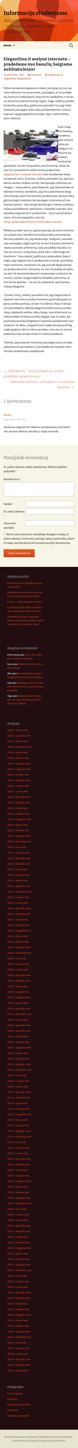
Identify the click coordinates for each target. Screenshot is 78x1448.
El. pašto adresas (14, 513)
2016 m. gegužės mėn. (19, 1197)
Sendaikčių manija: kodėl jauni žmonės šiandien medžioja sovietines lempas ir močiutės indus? (25, 620)
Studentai (35, 74)
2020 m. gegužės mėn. (19, 947)
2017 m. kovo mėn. (17, 1142)
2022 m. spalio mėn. (17, 808)
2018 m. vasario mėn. (18, 1080)
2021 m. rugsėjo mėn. (18, 874)
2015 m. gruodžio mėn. (19, 1225)
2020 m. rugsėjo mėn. (18, 925)
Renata (7, 415)
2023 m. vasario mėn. (18, 785)
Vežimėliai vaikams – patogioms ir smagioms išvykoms (42, 384)
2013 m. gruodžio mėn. (19, 1359)
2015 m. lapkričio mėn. (19, 1231)
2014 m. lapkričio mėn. (19, 1298)
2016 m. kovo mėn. (17, 1209)
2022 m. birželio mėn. (18, 830)
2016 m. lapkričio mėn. (19, 1164)
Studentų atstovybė (18, 1415)
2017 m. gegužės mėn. (19, 1131)
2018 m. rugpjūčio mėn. (19, 1047)
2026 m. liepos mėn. (17, 730)
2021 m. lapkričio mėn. (19, 863)
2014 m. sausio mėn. (18, 1353)
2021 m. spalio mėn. (17, 869)
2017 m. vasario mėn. (18, 1147)
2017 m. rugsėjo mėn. (18, 1108)
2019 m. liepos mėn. (17, 1003)
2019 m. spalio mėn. (17, 986)
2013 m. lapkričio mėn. (19, 1364)
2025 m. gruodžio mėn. (19, 735)
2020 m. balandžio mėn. (19, 952)
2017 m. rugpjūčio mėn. (19, 1114)
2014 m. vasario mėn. (18, 1348)
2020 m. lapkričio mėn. (19, 913)
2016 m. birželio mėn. (18, 1192)
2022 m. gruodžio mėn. (19, 797)
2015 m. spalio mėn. (17, 1236)
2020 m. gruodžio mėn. (19, 908)
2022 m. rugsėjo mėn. (18, 813)
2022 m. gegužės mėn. (19, 836)
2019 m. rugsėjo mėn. (18, 991)
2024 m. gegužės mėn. (19, 763)
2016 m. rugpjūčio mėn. (19, 1181)
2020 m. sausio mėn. (18, 969)
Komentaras (12, 479)
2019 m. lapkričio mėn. (19, 980)
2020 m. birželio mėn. (18, 941)
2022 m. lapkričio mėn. (19, 802)
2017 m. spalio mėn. (17, 1103)
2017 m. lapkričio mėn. (19, 1097)
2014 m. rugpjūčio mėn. (19, 1314)
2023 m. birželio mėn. (18, 774)
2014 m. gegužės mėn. (19, 1331)
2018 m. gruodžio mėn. (19, 1025)
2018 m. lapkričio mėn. (19, 1030)
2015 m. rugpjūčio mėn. (19, 1248)
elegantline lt (24, 78)
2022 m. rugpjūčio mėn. (19, 819)
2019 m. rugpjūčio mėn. (19, 997)
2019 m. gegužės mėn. (19, 1008)
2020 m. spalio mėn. (17, 919)
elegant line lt (55, 74)
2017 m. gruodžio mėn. (19, 1092)
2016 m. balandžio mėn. (19, 1203)
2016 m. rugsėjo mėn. (18, 1175)
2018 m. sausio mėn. (18, 1086)
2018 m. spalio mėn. (17, 1036)
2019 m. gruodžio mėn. (19, 975)
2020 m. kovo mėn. (17, 958)
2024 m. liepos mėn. (17, 752)
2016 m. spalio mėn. (17, 1170)
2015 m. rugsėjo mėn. (18, 1242)
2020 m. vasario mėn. (18, 964)
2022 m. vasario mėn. (18, 852)
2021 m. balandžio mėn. (19, 891)
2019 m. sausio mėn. (18, 1019)
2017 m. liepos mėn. (17, 1119)
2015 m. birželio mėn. (18, 1259)
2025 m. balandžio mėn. (19, 746)
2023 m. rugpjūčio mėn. (19, 769)
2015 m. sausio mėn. (18, 1287)
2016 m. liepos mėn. (17, 1186)
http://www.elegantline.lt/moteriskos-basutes (33, 221)
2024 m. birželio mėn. (18, 758)
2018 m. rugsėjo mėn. (18, 1042)
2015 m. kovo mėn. (17, 1275)
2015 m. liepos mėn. (17, 1253)
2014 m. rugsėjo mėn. (18, 1309)
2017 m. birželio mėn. (18, 1125)
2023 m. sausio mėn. (18, 791)
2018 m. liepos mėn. (17, 1053)
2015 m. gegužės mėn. (19, 1264)
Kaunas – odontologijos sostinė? (24, 601)
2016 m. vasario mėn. (18, 1214)
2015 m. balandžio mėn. (19, 1270)
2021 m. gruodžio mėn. (19, 858)
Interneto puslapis (10, 525)
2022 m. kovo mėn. (17, 847)
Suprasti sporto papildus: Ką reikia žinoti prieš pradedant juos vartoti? (24, 699)
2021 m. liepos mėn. (17, 880)
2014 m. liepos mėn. (17, 1320)
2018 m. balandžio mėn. (19, 1069)
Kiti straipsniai (14, 1393)
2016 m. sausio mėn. (18, 1220)
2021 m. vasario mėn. (18, 897)
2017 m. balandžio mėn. (19, 1136)
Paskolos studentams (19, 1404)
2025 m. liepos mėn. (17, 741)
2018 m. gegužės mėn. (19, 1064)
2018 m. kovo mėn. (17, 1075)
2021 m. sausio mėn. (18, 902)
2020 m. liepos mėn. (17, 936)
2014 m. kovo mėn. (17, 1342)
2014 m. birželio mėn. (18, 1325)
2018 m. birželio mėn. (18, 1058)
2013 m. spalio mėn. (17, 1370)
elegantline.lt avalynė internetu (23, 174)
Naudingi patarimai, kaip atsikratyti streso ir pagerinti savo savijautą (25, 686)
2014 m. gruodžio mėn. (19, 1292)
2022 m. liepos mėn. (17, 824)
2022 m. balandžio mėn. (19, 841)
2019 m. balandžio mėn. (19, 1014)
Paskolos (12, 1399)
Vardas (9, 504)
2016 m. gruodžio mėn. (19, 1158)
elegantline (10, 78)
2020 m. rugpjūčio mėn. (19, 930)
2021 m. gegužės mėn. (19, 886)
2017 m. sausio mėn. (18, 1153)
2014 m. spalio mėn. (17, 1303)
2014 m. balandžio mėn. (19, 1337)
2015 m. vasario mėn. (18, 1281)
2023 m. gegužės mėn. (19, 780)
